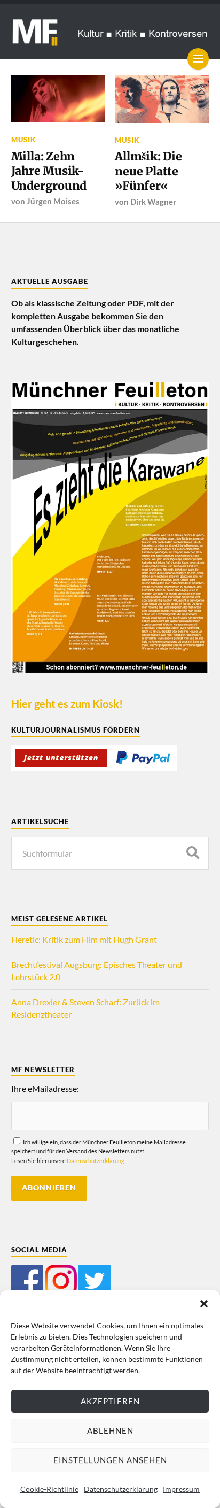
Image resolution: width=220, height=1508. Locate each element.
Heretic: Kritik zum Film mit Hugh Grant (84, 939)
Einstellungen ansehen (110, 1460)
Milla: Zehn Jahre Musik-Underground (49, 171)
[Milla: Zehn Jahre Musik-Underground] (58, 98)
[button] (204, 1303)
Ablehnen (110, 1430)
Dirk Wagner (153, 201)
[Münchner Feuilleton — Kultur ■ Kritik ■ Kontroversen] (110, 32)
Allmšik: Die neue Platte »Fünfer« (148, 171)
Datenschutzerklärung (121, 1489)
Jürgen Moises (53, 201)
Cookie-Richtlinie (49, 1489)
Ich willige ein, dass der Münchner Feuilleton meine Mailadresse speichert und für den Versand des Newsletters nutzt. (98, 1151)
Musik (23, 139)
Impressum (181, 1489)
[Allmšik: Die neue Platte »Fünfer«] (162, 99)
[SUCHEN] (193, 853)
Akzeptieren (110, 1401)
